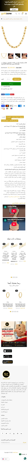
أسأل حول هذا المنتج (7, 88)
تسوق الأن (14, 9)
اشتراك (24, 442)
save (13, 94)
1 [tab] (11, 277)
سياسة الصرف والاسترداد (14, 196)
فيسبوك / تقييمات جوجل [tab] (17, 117)
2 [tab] (13, 277)
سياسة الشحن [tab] (5, 120)
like (3, 94)
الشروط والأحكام (5, 409)
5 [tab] (17, 311)
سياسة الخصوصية (5, 423)
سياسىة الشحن (4, 418)
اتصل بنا (3, 404)
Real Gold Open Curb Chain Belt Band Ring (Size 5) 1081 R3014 (8, 305)
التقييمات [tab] (9, 117)
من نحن (3, 407)
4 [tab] (16, 277)
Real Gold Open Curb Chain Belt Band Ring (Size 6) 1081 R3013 (20, 305)
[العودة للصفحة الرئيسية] (1, 18)
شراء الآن (11, 83)
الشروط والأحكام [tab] (13, 120)
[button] (5, 260)
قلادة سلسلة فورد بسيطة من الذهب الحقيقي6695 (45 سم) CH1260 (14, 256)
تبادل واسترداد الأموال (6, 420)
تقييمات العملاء (4, 402)
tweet (8, 94)
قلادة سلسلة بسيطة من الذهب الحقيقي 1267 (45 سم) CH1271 (5, 255)
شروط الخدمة (4, 411)
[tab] (8, 118)
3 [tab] (14, 277)
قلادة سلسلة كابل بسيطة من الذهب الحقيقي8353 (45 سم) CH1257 (22, 256)
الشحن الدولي (4, 425)
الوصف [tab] (3, 117)
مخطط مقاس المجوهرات (6, 400)
